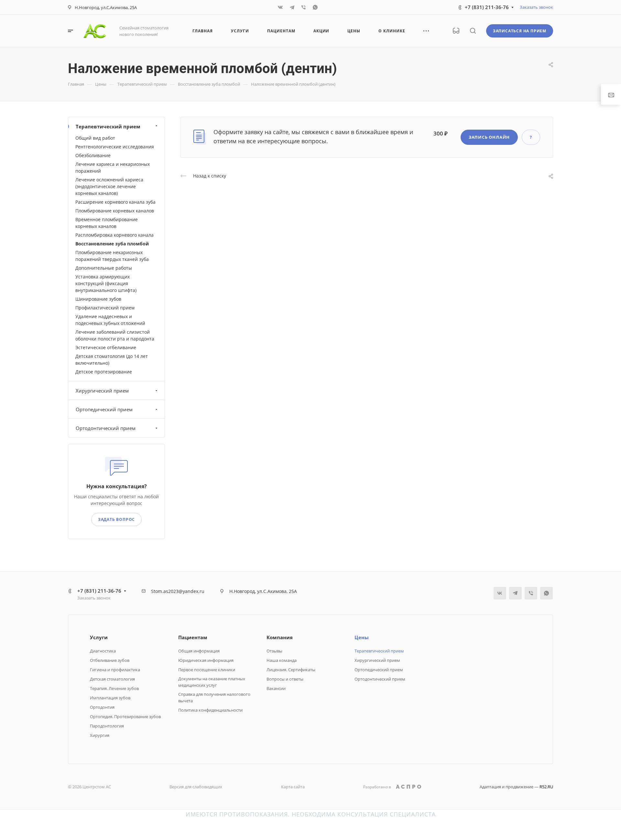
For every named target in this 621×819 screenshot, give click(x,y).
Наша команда (282, 660)
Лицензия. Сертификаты (291, 670)
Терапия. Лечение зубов (114, 688)
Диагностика (103, 651)
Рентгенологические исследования (114, 147)
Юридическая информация (206, 660)
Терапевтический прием (108, 126)
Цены (361, 637)
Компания (280, 637)
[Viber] (303, 7)
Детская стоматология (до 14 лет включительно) (111, 359)
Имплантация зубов (110, 698)
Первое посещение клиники (206, 670)
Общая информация (199, 651)
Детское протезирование (103, 372)
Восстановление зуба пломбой (112, 244)
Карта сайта (293, 787)
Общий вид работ (95, 138)
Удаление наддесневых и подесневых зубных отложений (110, 319)
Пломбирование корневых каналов (114, 211)
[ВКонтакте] (280, 7)
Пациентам (192, 637)
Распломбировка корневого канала (114, 235)
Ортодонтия (102, 707)
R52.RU (546, 787)
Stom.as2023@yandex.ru (177, 591)
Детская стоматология (112, 679)
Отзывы (274, 651)
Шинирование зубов (98, 299)
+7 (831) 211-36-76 (487, 7)
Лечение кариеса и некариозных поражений (112, 167)
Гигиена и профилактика (115, 670)
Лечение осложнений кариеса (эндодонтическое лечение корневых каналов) (109, 186)
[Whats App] (315, 7)
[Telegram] (292, 7)
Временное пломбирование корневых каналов (106, 222)
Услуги (99, 637)
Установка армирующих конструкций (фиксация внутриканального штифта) (105, 283)
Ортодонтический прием (106, 428)
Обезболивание (93, 155)
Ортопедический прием (104, 409)
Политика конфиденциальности (210, 710)
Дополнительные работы (103, 268)
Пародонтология (107, 726)
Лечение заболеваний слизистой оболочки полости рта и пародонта (114, 335)
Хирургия (99, 735)
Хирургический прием (102, 390)
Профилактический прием (105, 308)
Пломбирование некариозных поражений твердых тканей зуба (112, 255)
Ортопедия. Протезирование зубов (125, 716)
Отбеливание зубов (109, 660)
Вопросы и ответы (285, 679)
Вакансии (276, 688)
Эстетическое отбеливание (105, 347)
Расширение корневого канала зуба (115, 202)
